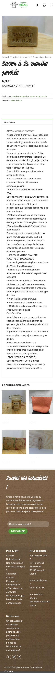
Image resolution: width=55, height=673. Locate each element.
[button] (44, 5)
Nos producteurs (14, 562)
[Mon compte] (37, 5)
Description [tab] (9, 122)
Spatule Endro (35, 457)
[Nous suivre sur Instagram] (14, 657)
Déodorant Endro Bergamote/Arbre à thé (12, 418)
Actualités (11, 573)
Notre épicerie (13, 559)
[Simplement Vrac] (20, 5)
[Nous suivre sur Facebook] (8, 657)
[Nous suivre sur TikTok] (19, 657)
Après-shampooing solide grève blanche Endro (13, 458)
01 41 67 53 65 (37, 587)
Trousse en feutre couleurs (37, 418)
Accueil (5, 57)
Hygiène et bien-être (21, 57)
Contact (10, 577)
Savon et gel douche (42, 57)
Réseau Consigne (15, 595)
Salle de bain (16, 100)
